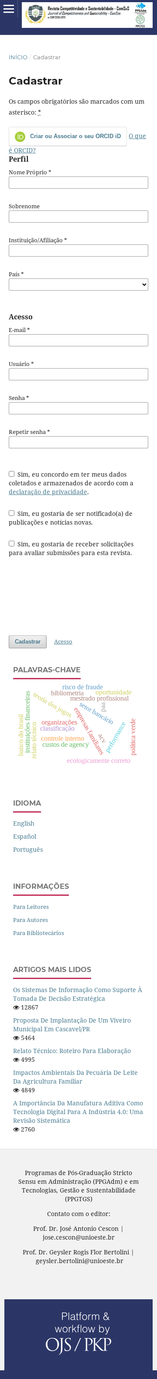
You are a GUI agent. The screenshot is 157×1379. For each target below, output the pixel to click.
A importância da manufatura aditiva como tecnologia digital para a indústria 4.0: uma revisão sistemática (78, 1112)
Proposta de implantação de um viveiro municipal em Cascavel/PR (72, 1024)
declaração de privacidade (48, 492)
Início (18, 57)
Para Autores (30, 920)
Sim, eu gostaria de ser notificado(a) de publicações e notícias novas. (71, 517)
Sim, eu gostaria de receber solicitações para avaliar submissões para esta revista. (71, 548)
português (28, 849)
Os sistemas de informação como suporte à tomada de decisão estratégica (77, 994)
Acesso (63, 641)
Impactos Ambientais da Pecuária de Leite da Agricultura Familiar (75, 1076)
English (23, 823)
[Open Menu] (8, 8)
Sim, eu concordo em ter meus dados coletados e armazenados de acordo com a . (71, 483)
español (24, 836)
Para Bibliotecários (38, 933)
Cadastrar (28, 641)
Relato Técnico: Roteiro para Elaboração (72, 1051)
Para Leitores (31, 907)
